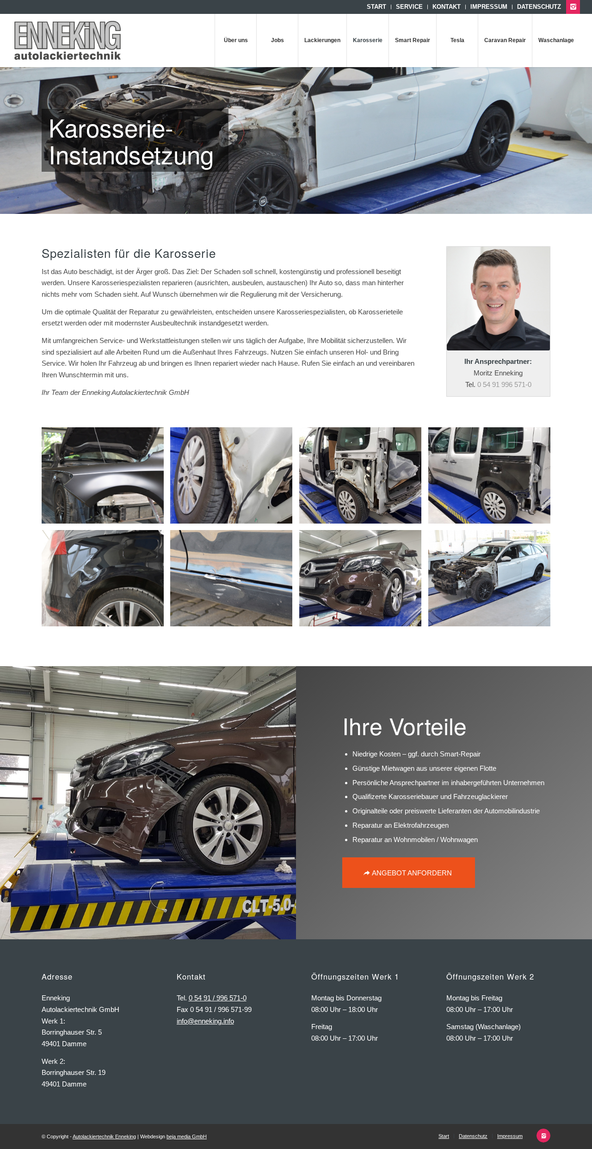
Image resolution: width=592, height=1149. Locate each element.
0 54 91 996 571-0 (504, 384)
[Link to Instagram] (573, 7)
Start (376, 6)
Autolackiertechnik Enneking (104, 1136)
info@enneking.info (205, 1021)
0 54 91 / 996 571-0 (218, 998)
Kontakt (446, 6)
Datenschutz (539, 6)
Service (409, 6)
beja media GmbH (186, 1136)
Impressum (488, 6)
